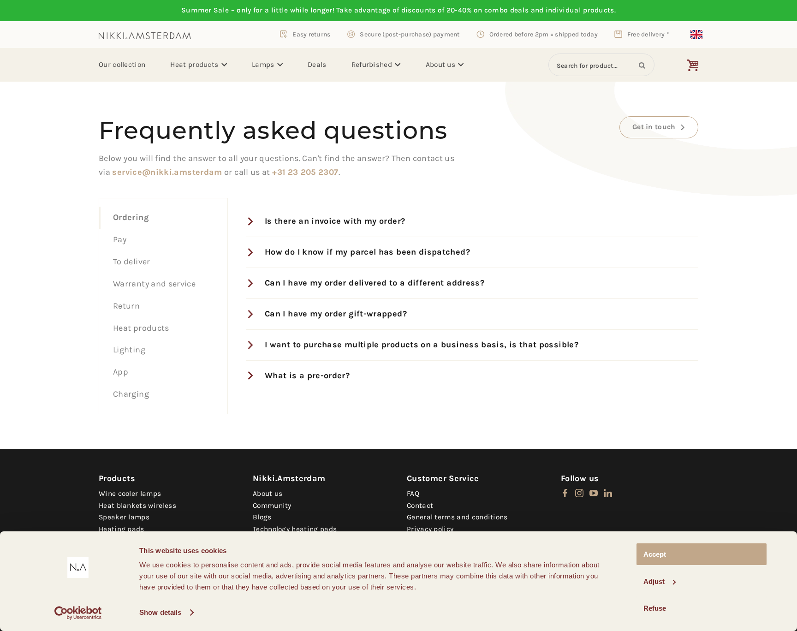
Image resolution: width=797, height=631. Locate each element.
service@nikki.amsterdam (167, 172)
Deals (317, 64)
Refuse (654, 608)
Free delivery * (648, 34)
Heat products (194, 64)
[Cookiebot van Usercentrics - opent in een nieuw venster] (78, 613)
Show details (160, 612)
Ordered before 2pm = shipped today (543, 34)
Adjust (654, 581)
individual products (580, 10)
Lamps (263, 64)
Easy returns (311, 34)
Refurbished (371, 64)
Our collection (122, 64)
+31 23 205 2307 (305, 172)
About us (440, 64)
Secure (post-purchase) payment (409, 34)
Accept (654, 554)
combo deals (506, 10)
